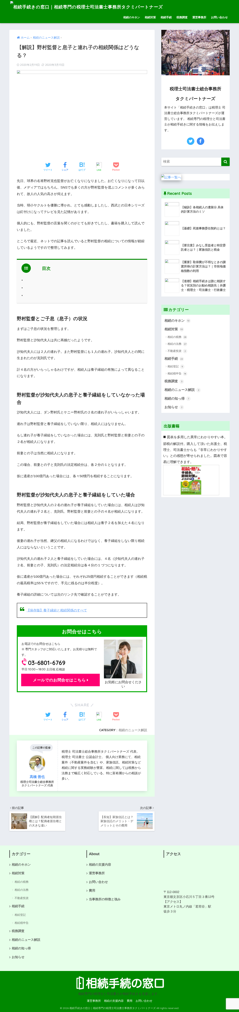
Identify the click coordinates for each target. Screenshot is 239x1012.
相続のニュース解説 (133, 730)
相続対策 (150, 17)
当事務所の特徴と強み (105, 899)
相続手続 (166, 17)
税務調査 (182, 17)
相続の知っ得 (176, 398)
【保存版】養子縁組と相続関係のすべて (57, 610)
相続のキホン (131, 17)
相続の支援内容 (100, 864)
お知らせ (173, 407)
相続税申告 (176, 373)
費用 (92, 890)
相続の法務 (176, 343)
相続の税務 (176, 336)
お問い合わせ (219, 17)
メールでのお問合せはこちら (60, 679)
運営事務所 (199, 17)
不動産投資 (176, 350)
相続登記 (175, 366)
